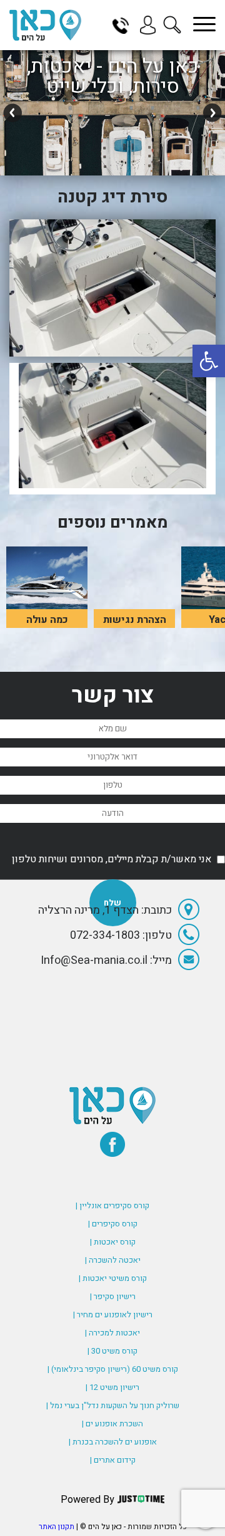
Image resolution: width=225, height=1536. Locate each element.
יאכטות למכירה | (112, 1333)
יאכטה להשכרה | (113, 1260)
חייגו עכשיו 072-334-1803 (125, 25)
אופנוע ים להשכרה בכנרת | (113, 1442)
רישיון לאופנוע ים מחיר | (112, 1314)
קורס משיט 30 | (113, 1351)
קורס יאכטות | (113, 1242)
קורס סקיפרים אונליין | (112, 1205)
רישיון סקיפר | (113, 1296)
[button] (208, 361)
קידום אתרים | (113, 1460)
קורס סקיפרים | (113, 1224)
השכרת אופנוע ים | (112, 1423)
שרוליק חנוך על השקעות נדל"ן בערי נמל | (112, 1405)
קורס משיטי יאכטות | (113, 1278)
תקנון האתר (56, 1526)
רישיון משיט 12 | (112, 1387)
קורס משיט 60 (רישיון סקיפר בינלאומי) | (113, 1369)
